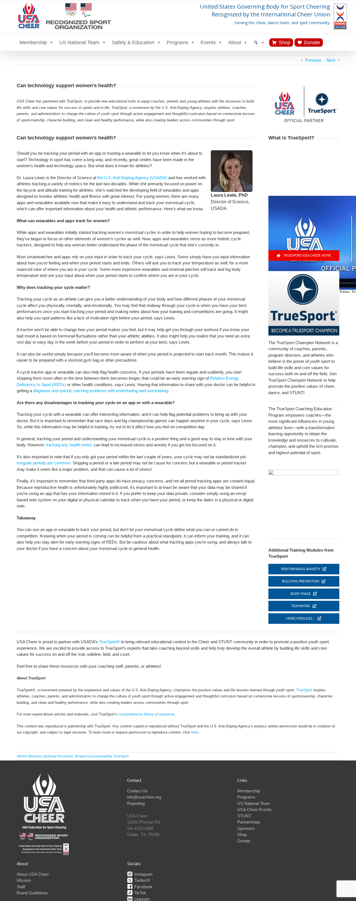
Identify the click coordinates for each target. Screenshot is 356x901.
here (194, 732)
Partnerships (248, 822)
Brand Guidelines (32, 892)
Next (331, 60)
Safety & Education (133, 42)
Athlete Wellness (29, 756)
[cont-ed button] (303, 471)
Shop (284, 42)
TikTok (139, 892)
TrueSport (304, 690)
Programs (177, 42)
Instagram (143, 874)
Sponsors (246, 828)
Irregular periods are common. (44, 462)
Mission (24, 880)
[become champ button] (303, 273)
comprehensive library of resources (146, 714)
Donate (312, 42)
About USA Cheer (33, 874)
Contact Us (137, 791)
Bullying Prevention (58, 756)
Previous (313, 60)
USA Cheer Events (254, 809)
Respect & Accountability (93, 756)
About (234, 42)
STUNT (244, 816)
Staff (21, 886)
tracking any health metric (69, 444)
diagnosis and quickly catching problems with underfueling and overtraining (100, 390)
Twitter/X (141, 880)
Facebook (142, 886)
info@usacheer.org (144, 797)
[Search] (259, 42)
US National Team (79, 42)
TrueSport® (109, 641)
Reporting (136, 803)
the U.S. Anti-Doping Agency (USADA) (132, 177)
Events (208, 42)
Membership (33, 42)
